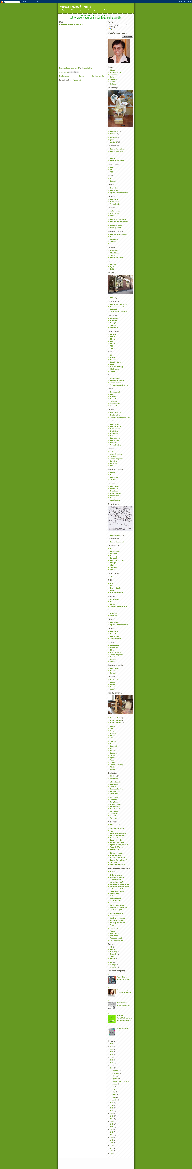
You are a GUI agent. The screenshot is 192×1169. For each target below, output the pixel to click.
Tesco (112, 738)
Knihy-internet (115, 535)
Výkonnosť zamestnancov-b (120, 417)
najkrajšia (113, 137)
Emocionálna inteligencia (119, 221)
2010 (111, 1111)
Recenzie (113, 954)
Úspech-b (113, 463)
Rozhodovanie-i (115, 634)
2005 (111, 1124)
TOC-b (112, 371)
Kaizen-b (113, 360)
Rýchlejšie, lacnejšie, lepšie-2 (120, 886)
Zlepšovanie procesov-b (118, 311)
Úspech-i (113, 659)
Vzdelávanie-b (115, 403)
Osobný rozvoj (115, 213)
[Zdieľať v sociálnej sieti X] (73, 72)
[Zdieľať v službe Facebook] (75, 72)
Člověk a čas (114, 903)
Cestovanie (113, 75)
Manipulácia (114, 202)
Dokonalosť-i (114, 648)
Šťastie (112, 215)
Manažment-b (115, 491)
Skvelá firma (114, 253)
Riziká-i (112, 604)
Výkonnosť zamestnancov (119, 192)
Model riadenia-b (116, 493)
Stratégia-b (114, 327)
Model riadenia (115, 718)
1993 (111, 1151)
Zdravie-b (113, 461)
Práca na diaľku (115, 880)
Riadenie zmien (115, 916)
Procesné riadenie (116, 151)
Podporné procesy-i (117, 560)
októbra (114, 1076)
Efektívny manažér (116, 853)
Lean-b (112, 364)
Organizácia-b (115, 378)
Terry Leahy (114, 813)
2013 (111, 1102)
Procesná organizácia (117, 149)
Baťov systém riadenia (118, 833)
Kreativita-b (114, 477)
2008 (111, 1116)
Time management (116, 940)
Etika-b (112, 472)
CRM (112, 167)
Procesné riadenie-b (117, 307)
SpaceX (113, 757)
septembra (115, 1078)
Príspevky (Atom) (77, 80)
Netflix (112, 735)
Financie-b (114, 318)
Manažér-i (113, 613)
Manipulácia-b (115, 429)
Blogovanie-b (114, 424)
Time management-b (117, 459)
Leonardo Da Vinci (116, 789)
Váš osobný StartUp (117, 882)
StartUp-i (113, 689)
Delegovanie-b (115, 392)
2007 (111, 1119)
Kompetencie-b (115, 413)
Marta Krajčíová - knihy (75, 6)
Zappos (112, 769)
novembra (115, 1073)
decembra (115, 1070)
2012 (111, 1105)
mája (113, 1092)
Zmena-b (113, 479)
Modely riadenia (115, 900)
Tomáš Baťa (114, 816)
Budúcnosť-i (114, 668)
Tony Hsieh (114, 818)
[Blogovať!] (71, 72)
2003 (111, 1129)
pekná (112, 140)
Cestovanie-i (114, 645)
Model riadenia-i (115, 722)
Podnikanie (114, 251)
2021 (111, 1049)
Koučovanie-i (114, 622)
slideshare (113, 967)
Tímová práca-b (115, 383)
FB (111, 962)
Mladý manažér (115, 855)
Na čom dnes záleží (117, 842)
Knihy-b (113, 298)
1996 (111, 1145)
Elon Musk (114, 784)
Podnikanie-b (114, 498)
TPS (111, 172)
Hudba (112, 949)
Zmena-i (113, 673)
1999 (111, 1140)
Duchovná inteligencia (118, 219)
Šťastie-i (113, 661)
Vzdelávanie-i (115, 657)
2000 (111, 1137)
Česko (112, 77)
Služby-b (113, 325)
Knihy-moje (114, 131)
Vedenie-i (113, 615)
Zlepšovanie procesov (117, 918)
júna (113, 1089)
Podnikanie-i (114, 687)
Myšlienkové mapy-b (117, 367)
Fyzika (112, 267)
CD (111, 947)
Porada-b (113, 436)
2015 (111, 1065)
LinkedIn (113, 751)
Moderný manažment (117, 858)
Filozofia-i (113, 684)
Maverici (113, 733)
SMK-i (112, 576)
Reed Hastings (115, 806)
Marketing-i (114, 556)
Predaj (112, 158)
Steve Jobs (114, 793)
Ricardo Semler (115, 809)
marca (114, 1097)
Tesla (112, 760)
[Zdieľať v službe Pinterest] (78, 72)
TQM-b (112, 348)
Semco (112, 755)
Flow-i (112, 650)
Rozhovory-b (114, 440)
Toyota (112, 762)
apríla (114, 1094)
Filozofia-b (114, 488)
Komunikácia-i (115, 631)
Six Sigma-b (114, 369)
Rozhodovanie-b (116, 399)
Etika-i (112, 682)
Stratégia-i (113, 567)
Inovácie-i (113, 671)
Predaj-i (113, 563)
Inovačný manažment (117, 923)
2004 (111, 1127)
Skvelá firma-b (115, 500)
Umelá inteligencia (116, 257)
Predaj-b (113, 323)
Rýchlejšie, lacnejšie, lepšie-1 (120, 884)
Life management (116, 225)
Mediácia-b (114, 431)
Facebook (113, 746)
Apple (112, 728)
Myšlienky (113, 952)
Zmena (112, 244)
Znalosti (113, 181)
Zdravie (112, 70)
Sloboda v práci (115, 898)
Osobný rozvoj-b (116, 454)
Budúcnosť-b (114, 486)
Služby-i (113, 565)
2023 (111, 1046)
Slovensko (113, 79)
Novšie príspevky (65, 76)
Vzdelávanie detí (115, 72)
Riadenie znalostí (116, 938)
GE (111, 748)
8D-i (111, 583)
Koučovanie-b (115, 415)
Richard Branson (116, 791)
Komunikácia (114, 199)
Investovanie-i (115, 551)
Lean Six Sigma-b (116, 362)
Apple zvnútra (115, 831)
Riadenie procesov (116, 913)
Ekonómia (113, 264)
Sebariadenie (114, 239)
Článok (112, 958)
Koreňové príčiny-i (116, 588)
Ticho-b (113, 456)
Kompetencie (114, 188)
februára (115, 1100)
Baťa (112, 744)
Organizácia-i (114, 599)
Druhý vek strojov (116, 840)
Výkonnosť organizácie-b (119, 385)
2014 (111, 1068)
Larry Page (114, 802)
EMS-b (112, 339)
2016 (111, 1062)
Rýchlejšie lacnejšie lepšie (119, 845)
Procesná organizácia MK (119, 860)
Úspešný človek (115, 228)
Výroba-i (113, 569)
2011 (111, 1108)
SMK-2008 (113, 862)
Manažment (114, 929)
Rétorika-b (113, 442)
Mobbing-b (114, 433)
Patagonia (113, 753)
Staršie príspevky (98, 76)
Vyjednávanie (115, 204)
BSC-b (112, 357)
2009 (111, 1113)
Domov (81, 76)
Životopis (113, 776)
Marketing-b (114, 320)
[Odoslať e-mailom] (69, 72)
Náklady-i (113, 558)
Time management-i (117, 655)
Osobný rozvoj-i (115, 652)
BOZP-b (113, 334)
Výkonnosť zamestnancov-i (119, 625)
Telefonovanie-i (115, 638)
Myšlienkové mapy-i (117, 592)
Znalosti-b (113, 406)
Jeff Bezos (113, 799)
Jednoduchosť (115, 211)
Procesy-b (113, 309)
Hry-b (112, 394)
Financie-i (113, 549)
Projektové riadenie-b (117, 380)
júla (113, 1086)
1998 (111, 1143)
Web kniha (114, 825)
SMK (112, 169)
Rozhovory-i (114, 636)
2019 (111, 1054)
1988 (111, 1153)
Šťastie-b (113, 466)
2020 (111, 1052)
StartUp (112, 255)
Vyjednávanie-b (115, 445)
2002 (111, 1132)
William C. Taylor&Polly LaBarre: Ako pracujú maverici (124, 1018)
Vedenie (113, 179)
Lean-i (112, 590)
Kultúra (112, 269)
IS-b (111, 341)
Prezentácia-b (115, 438)
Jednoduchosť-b (116, 452)
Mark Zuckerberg (116, 804)
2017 (111, 1060)
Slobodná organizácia (117, 864)
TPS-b (112, 346)
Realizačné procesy (117, 160)
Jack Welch (114, 797)
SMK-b (112, 344)
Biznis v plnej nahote (117, 835)
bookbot (113, 134)
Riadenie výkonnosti (117, 920)
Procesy (112, 82)
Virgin (112, 767)
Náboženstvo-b (115, 495)
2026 (111, 1044)
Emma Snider (87, 68)
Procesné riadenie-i (117, 542)
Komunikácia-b (115, 426)
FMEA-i (112, 586)
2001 (111, 1135)
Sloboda (113, 84)
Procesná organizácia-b (118, 304)
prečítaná (113, 142)
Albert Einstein (115, 782)
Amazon (113, 726)
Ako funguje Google (117, 828)
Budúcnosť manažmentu (118, 234)
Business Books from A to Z (71, 25)
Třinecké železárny (116, 764)
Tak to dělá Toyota (116, 847)
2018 (111, 1057)
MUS (112, 871)
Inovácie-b (113, 475)
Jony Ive (113, 786)
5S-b (111, 355)
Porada (112, 931)
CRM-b (112, 337)
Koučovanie (114, 190)
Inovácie (113, 237)
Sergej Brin (114, 811)
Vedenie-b (113, 401)
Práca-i (112, 602)
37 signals (113, 741)
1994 (111, 1148)
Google (112, 731)
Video (112, 956)
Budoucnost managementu (119, 907)
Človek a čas (114, 849)
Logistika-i (114, 553)
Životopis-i (114, 778)
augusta (115, 1084)
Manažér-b (113, 396)
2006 (111, 1121)
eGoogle (113, 965)
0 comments (63, 72)
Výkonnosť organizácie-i (118, 606)
